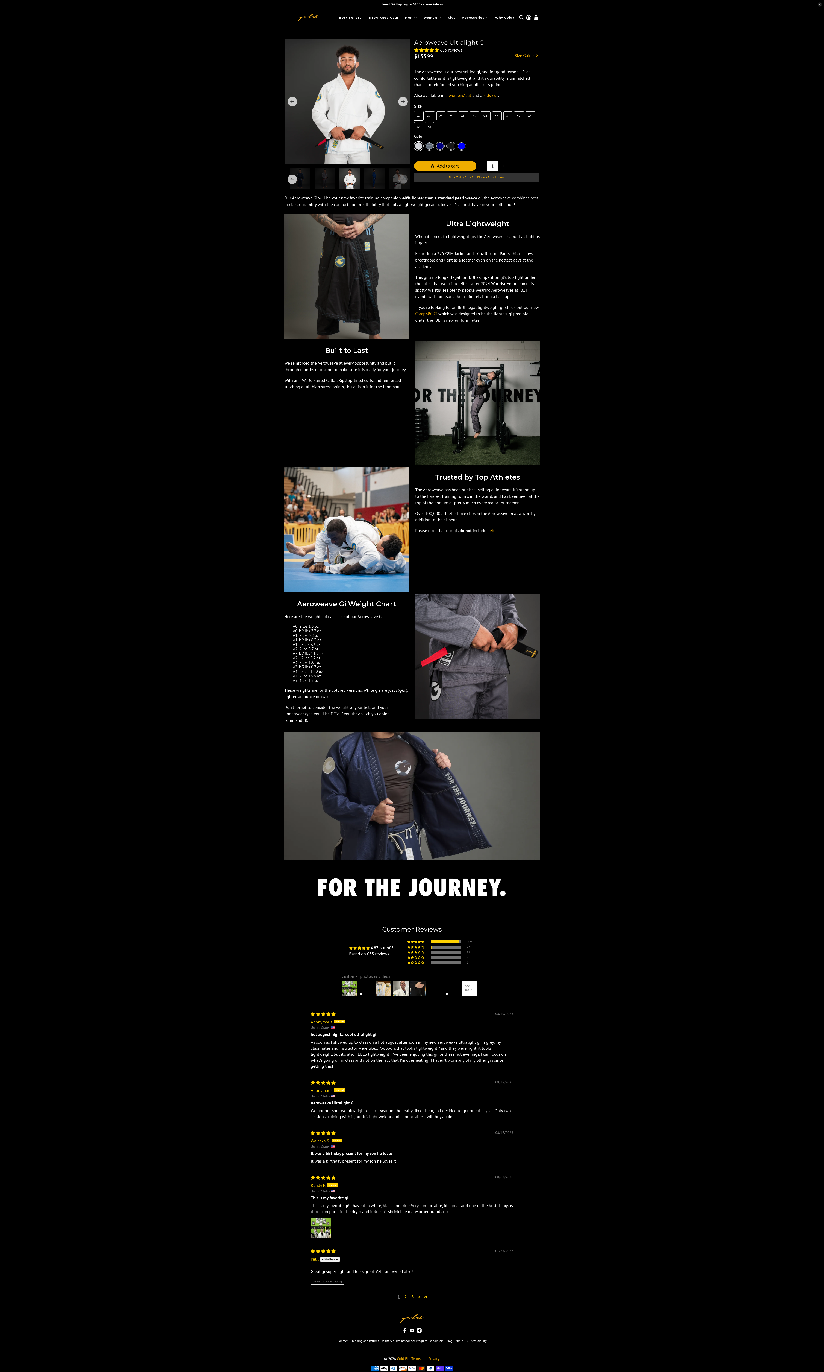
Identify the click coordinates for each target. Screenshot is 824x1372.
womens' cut (460, 95)
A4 (418, 126)
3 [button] (412, 1297)
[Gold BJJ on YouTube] (412, 1332)
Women (430, 18)
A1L (463, 116)
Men (409, 18)
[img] (323, 1014)
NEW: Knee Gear (383, 18)
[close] (820, 4)
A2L (497, 116)
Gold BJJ (403, 1358)
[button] (426, 50)
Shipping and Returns (365, 1341)
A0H (429, 116)
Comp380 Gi (426, 314)
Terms (416, 1358)
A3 (508, 116)
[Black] (450, 146)
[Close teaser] (45, 1360)
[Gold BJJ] (308, 17)
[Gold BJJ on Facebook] (404, 1332)
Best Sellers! (350, 18)
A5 (429, 126)
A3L (530, 116)
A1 (441, 116)
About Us (462, 1341)
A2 (474, 116)
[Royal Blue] (461, 146)
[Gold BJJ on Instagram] (419, 1332)
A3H (519, 116)
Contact (343, 1341)
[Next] (403, 101)
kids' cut (490, 95)
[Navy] (440, 146)
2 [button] (405, 1297)
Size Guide (525, 55)
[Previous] (292, 101)
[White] (418, 146)
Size (418, 106)
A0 (418, 116)
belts (491, 530)
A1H (452, 116)
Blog (450, 1341)
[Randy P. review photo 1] (321, 1228)
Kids (452, 18)
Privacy (433, 1358)
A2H (485, 116)
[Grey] (429, 146)
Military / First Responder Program (404, 1341)
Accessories (473, 18)
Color (419, 136)
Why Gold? (505, 18)
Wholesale (437, 1341)
